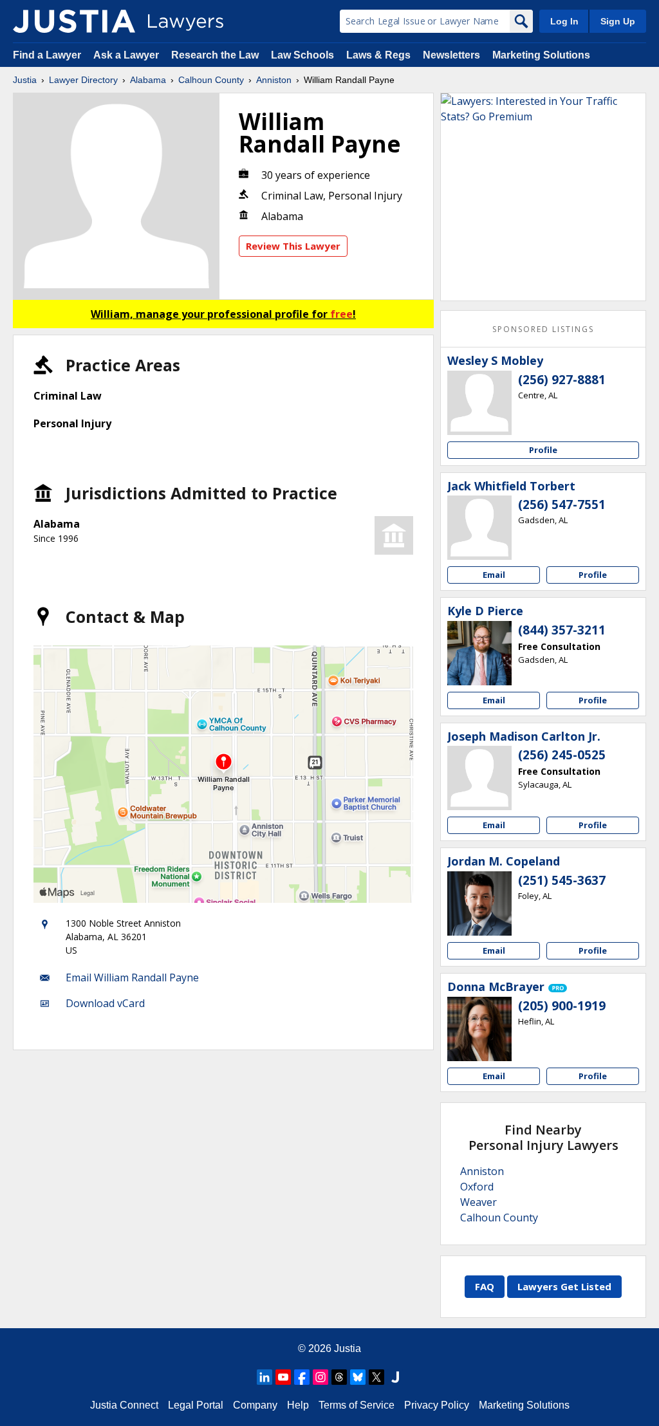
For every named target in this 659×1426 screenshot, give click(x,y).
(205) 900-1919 (562, 1005)
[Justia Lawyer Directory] (74, 21)
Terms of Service (356, 1405)
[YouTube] (283, 1377)
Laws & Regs (378, 55)
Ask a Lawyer (127, 55)
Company (255, 1405)
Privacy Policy (436, 1405)
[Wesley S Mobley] (479, 403)
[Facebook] (302, 1377)
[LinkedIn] (264, 1377)
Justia (25, 80)
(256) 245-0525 (562, 754)
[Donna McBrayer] (479, 1029)
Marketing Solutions (541, 55)
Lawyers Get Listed (564, 1286)
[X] (376, 1377)
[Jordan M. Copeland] (479, 903)
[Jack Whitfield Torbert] (479, 527)
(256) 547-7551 (562, 504)
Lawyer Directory (83, 80)
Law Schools (302, 55)
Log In (564, 21)
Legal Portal (195, 1405)
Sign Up (617, 21)
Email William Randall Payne (132, 977)
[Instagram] (320, 1377)
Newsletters (451, 55)
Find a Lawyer (47, 55)
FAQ (484, 1286)
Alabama (148, 80)
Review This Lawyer (293, 245)
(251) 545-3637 (562, 880)
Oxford (477, 1187)
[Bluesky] (358, 1377)
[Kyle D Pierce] (479, 653)
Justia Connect (124, 1405)
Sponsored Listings (543, 329)
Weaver (478, 1202)
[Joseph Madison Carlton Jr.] (479, 778)
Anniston (274, 80)
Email (494, 574)
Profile (543, 450)
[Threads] (339, 1377)
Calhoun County (211, 80)
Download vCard (105, 1003)
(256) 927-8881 (562, 379)
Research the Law (215, 55)
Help (298, 1405)
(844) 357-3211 (562, 630)
